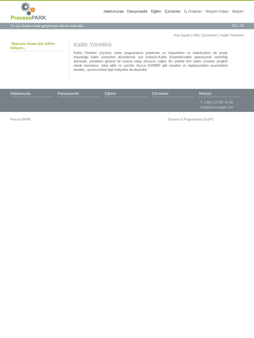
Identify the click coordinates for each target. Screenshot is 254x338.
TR (241, 26)
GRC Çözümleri (205, 35)
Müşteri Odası (217, 11)
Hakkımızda (114, 11)
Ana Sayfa (182, 35)
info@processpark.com (216, 107)
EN (234, 26)
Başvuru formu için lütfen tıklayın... (32, 46)
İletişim (238, 11)
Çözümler (173, 11)
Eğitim (156, 11)
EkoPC (209, 119)
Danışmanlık (137, 11)
